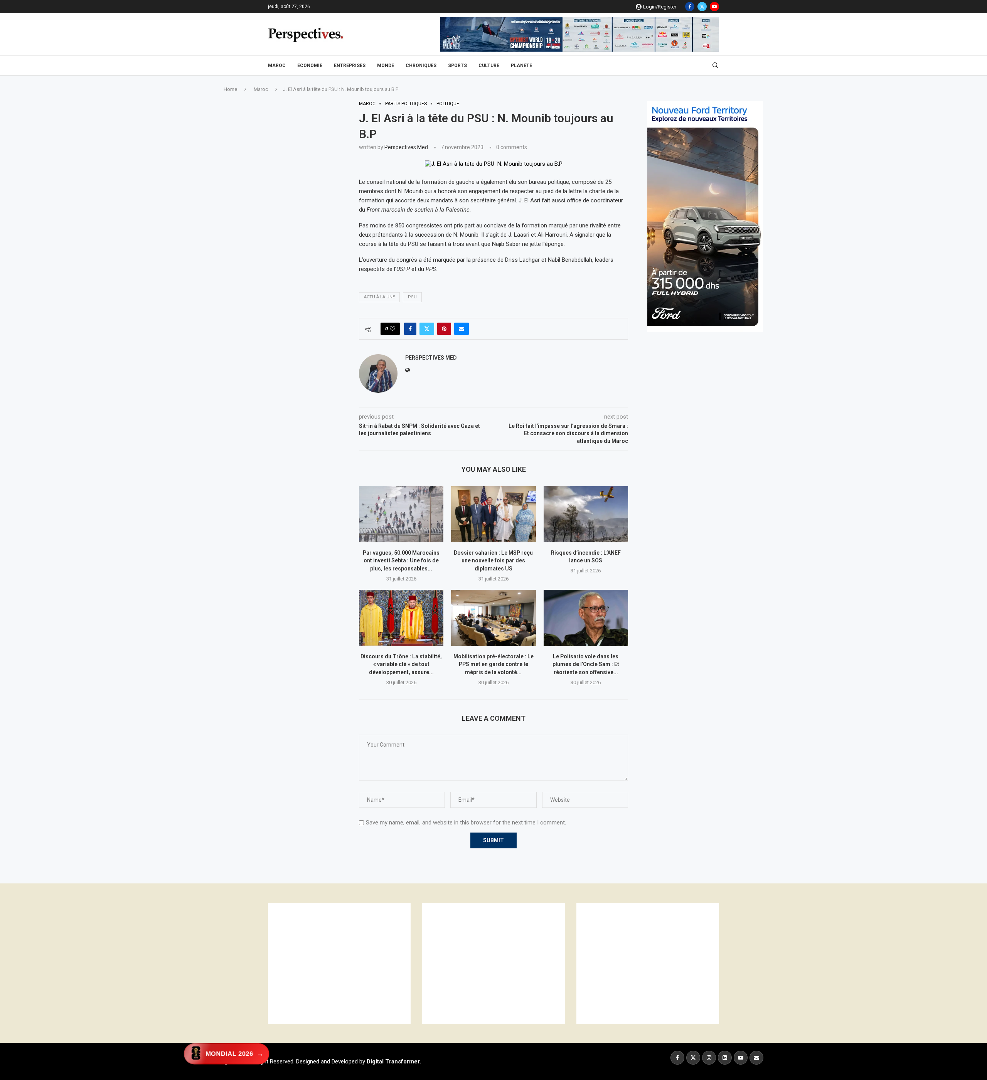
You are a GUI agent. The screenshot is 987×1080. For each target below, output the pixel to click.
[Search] (715, 65)
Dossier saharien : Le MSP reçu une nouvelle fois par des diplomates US (493, 561)
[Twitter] (702, 6)
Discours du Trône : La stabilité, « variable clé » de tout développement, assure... (401, 664)
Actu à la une (379, 296)
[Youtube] (714, 6)
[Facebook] (689, 6)
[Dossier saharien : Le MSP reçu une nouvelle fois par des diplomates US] (493, 514)
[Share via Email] (461, 329)
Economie (309, 65)
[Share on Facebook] (410, 329)
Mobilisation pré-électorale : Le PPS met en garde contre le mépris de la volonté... (493, 664)
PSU (412, 296)
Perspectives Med (406, 147)
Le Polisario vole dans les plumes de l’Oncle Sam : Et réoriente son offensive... (585, 664)
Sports (457, 65)
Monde (385, 65)
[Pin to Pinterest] (444, 329)
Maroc (277, 65)
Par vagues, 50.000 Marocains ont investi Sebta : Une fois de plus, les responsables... (401, 561)
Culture (488, 65)
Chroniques (421, 65)
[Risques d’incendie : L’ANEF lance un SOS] (586, 514)
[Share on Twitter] (426, 329)
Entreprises (349, 65)
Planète (521, 65)
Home (230, 89)
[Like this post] (392, 329)
